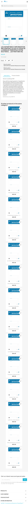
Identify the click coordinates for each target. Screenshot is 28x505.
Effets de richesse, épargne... (14, 442)
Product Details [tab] (16, 75)
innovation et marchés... (14, 306)
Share (5, 60)
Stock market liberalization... (14, 283)
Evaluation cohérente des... (14, 374)
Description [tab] (7, 75)
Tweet (9, 60)
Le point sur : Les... (14, 124)
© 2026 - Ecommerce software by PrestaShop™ (12, 503)
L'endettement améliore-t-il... (14, 215)
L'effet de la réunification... (14, 420)
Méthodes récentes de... (14, 192)
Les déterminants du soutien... (14, 260)
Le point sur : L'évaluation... (14, 147)
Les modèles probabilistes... (14, 351)
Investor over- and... (14, 397)
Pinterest (12, 60)
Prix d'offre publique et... (14, 238)
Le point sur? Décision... (14, 170)
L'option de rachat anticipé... (14, 465)
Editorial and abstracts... (14, 329)
